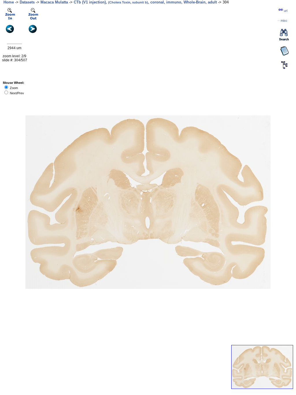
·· (282, 20)
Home (8, 2)
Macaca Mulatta (54, 2)
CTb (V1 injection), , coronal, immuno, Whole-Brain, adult (145, 2)
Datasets (27, 2)
